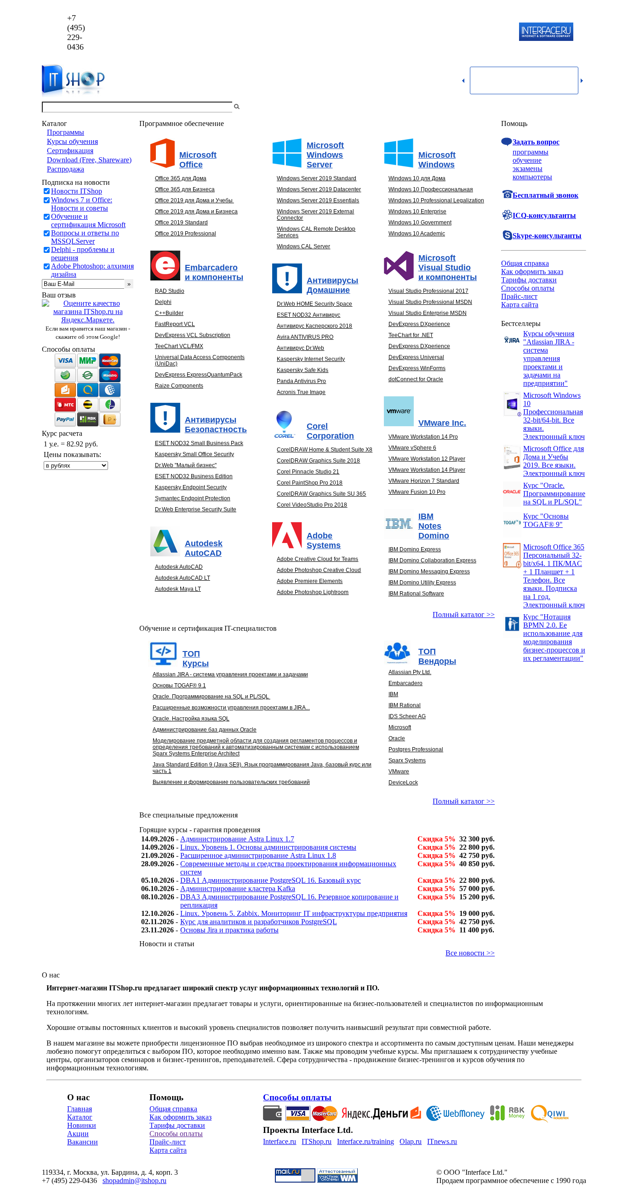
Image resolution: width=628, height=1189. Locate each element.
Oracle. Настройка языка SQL (191, 718)
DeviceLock (403, 782)
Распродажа (65, 169)
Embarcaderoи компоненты (214, 272)
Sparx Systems (407, 760)
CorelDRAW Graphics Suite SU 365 (321, 494)
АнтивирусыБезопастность (216, 424)
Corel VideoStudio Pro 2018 (312, 505)
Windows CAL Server (303, 246)
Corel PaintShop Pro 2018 (310, 483)
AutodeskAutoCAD (204, 548)
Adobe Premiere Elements (310, 581)
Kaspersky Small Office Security (194, 454)
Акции (78, 1134)
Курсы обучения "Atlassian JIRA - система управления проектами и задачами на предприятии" (548, 358)
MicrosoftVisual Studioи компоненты (447, 267)
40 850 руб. (477, 864)
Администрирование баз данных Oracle (205, 729)
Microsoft (399, 727)
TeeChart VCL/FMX (179, 346)
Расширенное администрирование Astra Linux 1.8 (258, 855)
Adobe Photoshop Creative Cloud (319, 570)
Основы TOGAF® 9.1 (179, 685)
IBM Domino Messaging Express (429, 571)
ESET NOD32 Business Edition (194, 476)
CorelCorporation (330, 431)
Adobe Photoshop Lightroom (312, 592)
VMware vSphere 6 (412, 448)
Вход (578, 107)
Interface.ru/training (365, 1141)
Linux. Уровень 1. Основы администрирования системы (268, 847)
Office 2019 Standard (181, 222)
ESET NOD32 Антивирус (308, 315)
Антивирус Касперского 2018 (314, 326)
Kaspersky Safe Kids (302, 370)
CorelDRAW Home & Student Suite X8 (324, 449)
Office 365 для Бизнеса (185, 189)
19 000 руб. (477, 913)
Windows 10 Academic (416, 233)
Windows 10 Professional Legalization (436, 200)
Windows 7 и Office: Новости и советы (81, 204)
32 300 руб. (477, 839)
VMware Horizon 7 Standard (423, 481)
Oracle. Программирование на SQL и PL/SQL (211, 696)
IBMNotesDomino (433, 526)
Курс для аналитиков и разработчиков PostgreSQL (258, 922)
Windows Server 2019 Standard (316, 178)
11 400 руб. (476, 930)
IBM (393, 694)
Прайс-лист (519, 296)
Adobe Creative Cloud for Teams (317, 559)
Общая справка (525, 263)
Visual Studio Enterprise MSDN (427, 313)
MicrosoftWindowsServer (325, 155)
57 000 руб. (477, 888)
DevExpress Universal (416, 357)
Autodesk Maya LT (178, 589)
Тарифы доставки (529, 280)
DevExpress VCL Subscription (192, 335)
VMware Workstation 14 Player (426, 470)
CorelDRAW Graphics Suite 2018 (318, 460)
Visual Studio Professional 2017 (428, 291)
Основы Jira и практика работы (229, 930)
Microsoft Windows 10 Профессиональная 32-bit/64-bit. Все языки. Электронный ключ (554, 415)
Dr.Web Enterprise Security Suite (195, 509)
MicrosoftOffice (198, 159)
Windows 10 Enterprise (417, 211)
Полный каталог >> (464, 614)
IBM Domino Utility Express (422, 582)
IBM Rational (404, 705)
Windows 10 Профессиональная (430, 189)
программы (530, 152)
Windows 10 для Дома (416, 178)
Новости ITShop (76, 191)
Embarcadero (405, 683)
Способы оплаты (527, 288)
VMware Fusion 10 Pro (416, 492)
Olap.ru (411, 1141)
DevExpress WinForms (416, 368)
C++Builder (169, 313)
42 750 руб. (477, 855)
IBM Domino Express (414, 549)
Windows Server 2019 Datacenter (319, 189)
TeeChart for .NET (410, 335)
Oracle (396, 738)
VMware (398, 771)
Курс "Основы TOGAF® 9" (546, 520)
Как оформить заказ (532, 271)
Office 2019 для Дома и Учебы (194, 200)
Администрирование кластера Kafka (237, 888)
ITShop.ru (316, 1141)
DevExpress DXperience (419, 324)
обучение (527, 160)
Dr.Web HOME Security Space (314, 304)
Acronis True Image (301, 392)
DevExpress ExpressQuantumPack (198, 375)
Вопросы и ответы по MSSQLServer (85, 237)
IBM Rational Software (416, 593)
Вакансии (82, 1142)
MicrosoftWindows (437, 159)
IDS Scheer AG (407, 716)
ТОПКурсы (196, 658)
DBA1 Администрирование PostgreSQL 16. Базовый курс (270, 880)
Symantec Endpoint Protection (192, 498)
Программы (65, 132)
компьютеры (532, 177)
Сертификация (70, 150)
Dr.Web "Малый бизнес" (186, 465)
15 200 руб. (477, 897)
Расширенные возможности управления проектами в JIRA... (231, 707)
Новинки (81, 1125)
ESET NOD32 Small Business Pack (199, 443)
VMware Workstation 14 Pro (423, 437)
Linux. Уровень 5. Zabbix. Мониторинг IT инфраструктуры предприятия (293, 913)
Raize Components (179, 386)
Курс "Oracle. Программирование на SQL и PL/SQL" (554, 493)
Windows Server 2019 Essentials (318, 200)
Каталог (79, 1117)
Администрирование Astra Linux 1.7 (237, 839)
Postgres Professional (415, 749)
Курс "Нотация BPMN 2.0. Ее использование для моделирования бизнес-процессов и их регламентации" (554, 637)
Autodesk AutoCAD (179, 567)
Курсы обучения (72, 141)
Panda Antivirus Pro (301, 381)
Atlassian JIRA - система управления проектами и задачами (230, 674)
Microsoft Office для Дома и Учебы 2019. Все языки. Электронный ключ (554, 461)
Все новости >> (470, 953)
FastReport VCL (175, 324)
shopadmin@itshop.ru (432, 32)
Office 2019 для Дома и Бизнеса (196, 211)
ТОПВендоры (437, 656)
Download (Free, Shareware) (89, 160)
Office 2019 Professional (185, 233)
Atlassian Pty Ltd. (409, 672)
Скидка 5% (436, 839)
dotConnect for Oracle (415, 379)
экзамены (527, 168)
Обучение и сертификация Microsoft (88, 220)
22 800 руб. (477, 847)
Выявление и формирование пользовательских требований (231, 782)
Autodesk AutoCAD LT (182, 578)
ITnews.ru (442, 1141)
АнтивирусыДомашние (332, 285)
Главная (79, 1109)
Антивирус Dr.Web (300, 348)
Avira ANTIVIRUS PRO (305, 337)
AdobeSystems (324, 540)
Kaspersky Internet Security (311, 359)
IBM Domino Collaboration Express (432, 560)
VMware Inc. (442, 423)
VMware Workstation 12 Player (426, 459)
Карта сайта (519, 305)
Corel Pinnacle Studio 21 (308, 472)
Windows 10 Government (419, 222)
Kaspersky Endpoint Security (191, 487)
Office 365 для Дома (180, 178)
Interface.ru (279, 1141)
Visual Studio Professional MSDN (430, 302)
